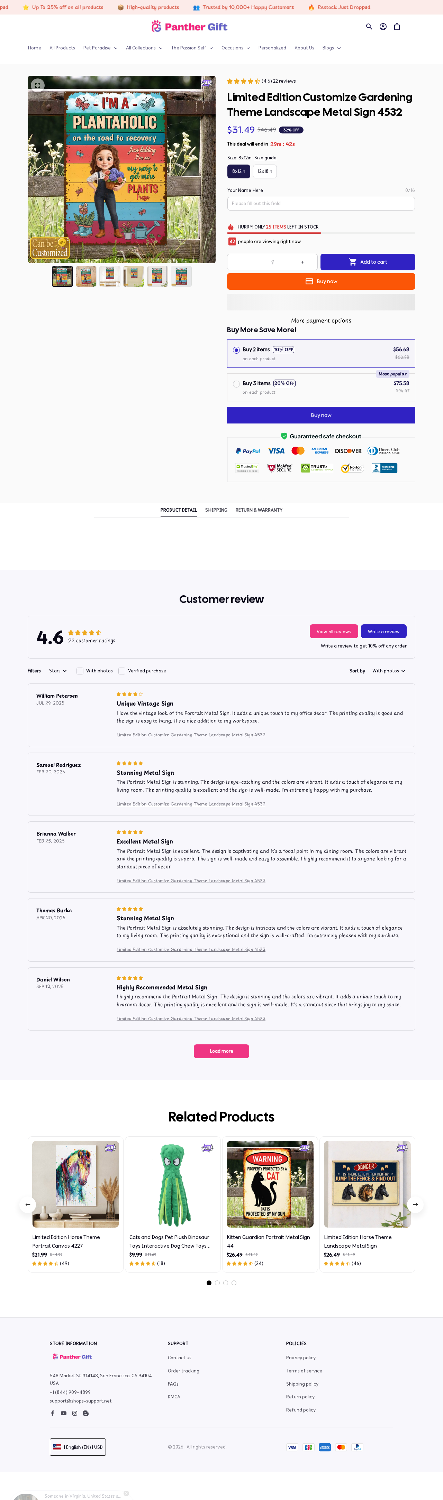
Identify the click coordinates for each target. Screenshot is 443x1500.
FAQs (173, 1384)
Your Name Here (245, 190)
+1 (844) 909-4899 (70, 1392)
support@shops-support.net (81, 1401)
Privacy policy (301, 1358)
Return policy (300, 1397)
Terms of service (304, 1371)
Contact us (179, 1358)
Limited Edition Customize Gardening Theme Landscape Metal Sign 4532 (191, 735)
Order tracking (183, 1371)
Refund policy (301, 1410)
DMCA (174, 1397)
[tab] (209, 1283)
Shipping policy (302, 1384)
